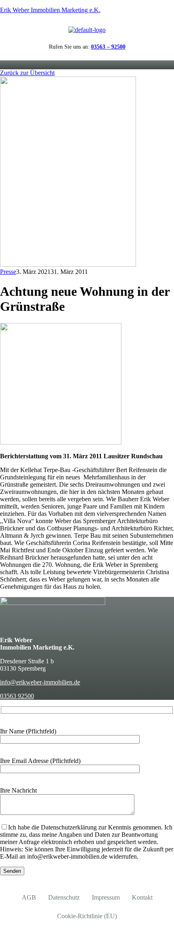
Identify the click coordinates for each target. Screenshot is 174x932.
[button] (87, 64)
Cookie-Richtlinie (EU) (87, 916)
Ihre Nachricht (18, 790)
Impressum (106, 897)
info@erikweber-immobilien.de (40, 682)
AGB (29, 897)
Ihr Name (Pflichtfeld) (28, 731)
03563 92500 (17, 696)
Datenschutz (64, 897)
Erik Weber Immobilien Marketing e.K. (50, 9)
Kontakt (142, 897)
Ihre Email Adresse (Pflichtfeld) (40, 760)
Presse (8, 271)
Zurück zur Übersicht (27, 72)
